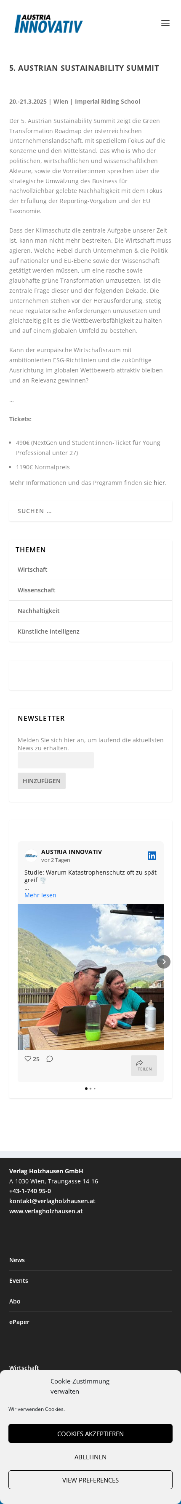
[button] (17, 962)
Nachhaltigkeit (39, 611)
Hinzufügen (42, 781)
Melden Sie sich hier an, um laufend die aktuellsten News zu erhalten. (91, 744)
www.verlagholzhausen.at (46, 1211)
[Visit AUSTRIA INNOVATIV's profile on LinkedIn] (32, 855)
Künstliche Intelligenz (49, 631)
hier (159, 483)
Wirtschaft (33, 569)
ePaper (19, 1322)
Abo (15, 1301)
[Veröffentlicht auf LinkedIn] (152, 856)
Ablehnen (90, 1457)
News (17, 1260)
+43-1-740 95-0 (30, 1191)
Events (18, 1281)
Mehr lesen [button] (40, 895)
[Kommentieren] (47, 1065)
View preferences (90, 1480)
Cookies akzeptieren (90, 1433)
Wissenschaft (37, 590)
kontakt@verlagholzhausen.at (52, 1201)
